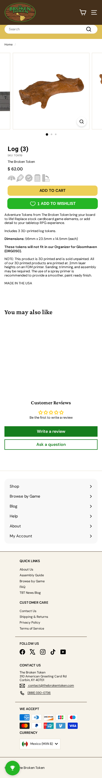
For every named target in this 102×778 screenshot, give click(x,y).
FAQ (22, 587)
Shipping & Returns (34, 617)
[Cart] (83, 12)
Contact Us (28, 611)
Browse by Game (32, 581)
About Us (26, 569)
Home (8, 44)
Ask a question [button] (51, 444)
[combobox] (51, 29)
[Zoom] (81, 121)
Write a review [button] (51, 431)
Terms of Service (32, 628)
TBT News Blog (30, 593)
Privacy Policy (30, 622)
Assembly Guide (32, 575)
